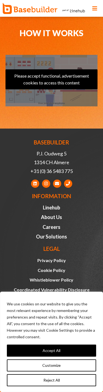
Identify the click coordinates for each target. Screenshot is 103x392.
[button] (95, 8)
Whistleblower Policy (51, 279)
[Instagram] (46, 184)
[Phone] (68, 184)
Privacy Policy (51, 260)
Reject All (51, 380)
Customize (51, 365)
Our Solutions (51, 237)
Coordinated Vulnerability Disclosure (52, 289)
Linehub (51, 207)
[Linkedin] (35, 184)
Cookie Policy (51, 270)
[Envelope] (57, 184)
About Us (51, 217)
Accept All (51, 350)
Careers (51, 227)
